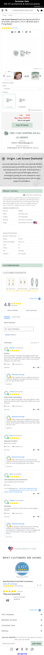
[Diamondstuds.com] (22, 10)
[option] (9, 75)
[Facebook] (22, 649)
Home (4, 15)
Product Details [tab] (10, 191)
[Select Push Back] (9, 100)
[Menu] (2, 10)
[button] (12, 32)
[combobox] (35, 343)
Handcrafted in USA (24, 548)
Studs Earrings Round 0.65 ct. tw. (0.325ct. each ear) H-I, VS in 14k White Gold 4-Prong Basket (21, 21)
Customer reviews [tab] (11, 265)
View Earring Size (36, 110)
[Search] (6, 10)
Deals (10, 15)
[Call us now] (38, 10)
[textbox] (39, 343)
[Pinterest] (27, 649)
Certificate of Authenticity (33, 195)
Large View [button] (37, 68)
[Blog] (32, 649)
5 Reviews (15, 28)
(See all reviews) (10, 584)
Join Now (36, 643)
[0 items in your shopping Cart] (41, 10)
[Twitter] (17, 649)
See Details (37, 6)
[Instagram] (11, 649)
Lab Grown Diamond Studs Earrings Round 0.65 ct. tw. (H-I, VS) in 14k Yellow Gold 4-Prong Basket (20, 490)
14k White (7, 89)
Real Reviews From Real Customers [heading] (18, 581)
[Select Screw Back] (22, 100)
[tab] (13, 310)
